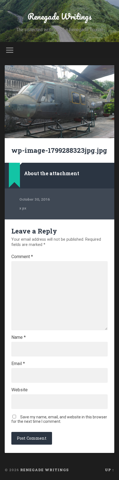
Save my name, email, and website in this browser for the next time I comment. (59, 419)
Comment (22, 257)
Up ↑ (109, 470)
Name (18, 337)
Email (18, 363)
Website (19, 390)
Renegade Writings (59, 16)
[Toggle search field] (110, 50)
